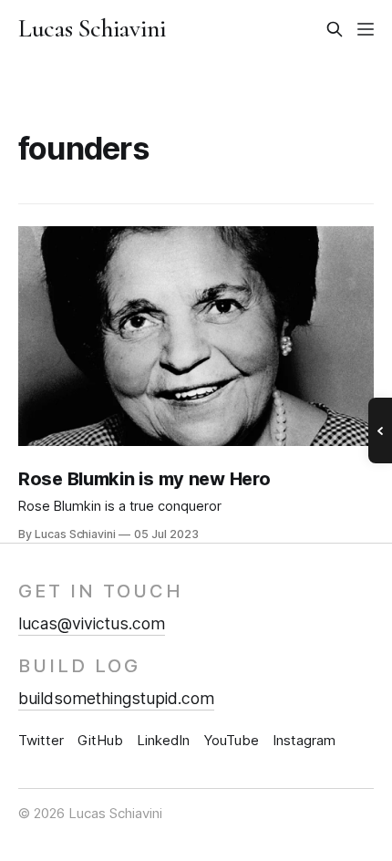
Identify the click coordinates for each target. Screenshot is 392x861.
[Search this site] (334, 29)
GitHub (100, 740)
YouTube (231, 740)
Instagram (304, 740)
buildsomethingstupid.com (116, 698)
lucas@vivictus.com (91, 623)
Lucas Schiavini (92, 29)
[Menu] (365, 29)
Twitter (41, 740)
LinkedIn (163, 740)
